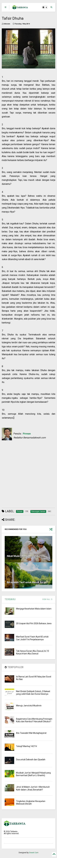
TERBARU (10, 599)
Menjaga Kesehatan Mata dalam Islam (33, 609)
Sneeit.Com (33, 853)
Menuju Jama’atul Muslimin (29, 705)
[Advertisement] (27, 476)
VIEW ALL (46, 599)
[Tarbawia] (20, 8)
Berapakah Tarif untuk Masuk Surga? (27, 582)
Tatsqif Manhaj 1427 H (26, 746)
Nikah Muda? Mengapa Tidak (22, 556)
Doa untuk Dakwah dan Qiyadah (30, 759)
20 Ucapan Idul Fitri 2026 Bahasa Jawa (33, 623)
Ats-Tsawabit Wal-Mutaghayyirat (31, 733)
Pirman (27, 433)
